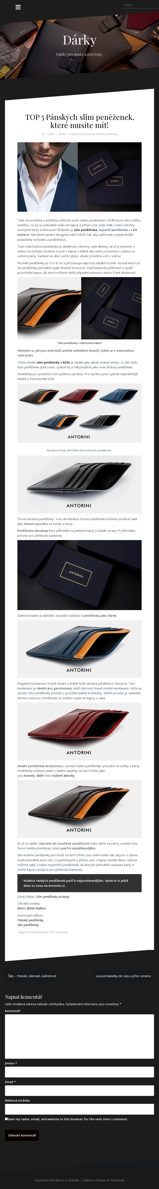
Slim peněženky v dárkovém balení (79, 343)
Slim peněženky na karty (52, 896)
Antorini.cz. (57, 885)
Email (10, 1082)
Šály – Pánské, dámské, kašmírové (32, 976)
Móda (62, 134)
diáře (40, 775)
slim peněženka (85, 230)
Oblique (100, 1180)
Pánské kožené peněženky (102, 134)
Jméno (11, 1063)
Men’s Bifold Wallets (31, 908)
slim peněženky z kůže (53, 362)
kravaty (29, 775)
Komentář (12, 1011)
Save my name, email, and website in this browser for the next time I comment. (68, 1119)
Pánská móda (78, 134)
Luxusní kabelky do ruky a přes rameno (123, 976)
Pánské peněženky (30, 920)
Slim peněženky (28, 925)
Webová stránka (17, 1100)
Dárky (80, 39)
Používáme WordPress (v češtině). (57, 1180)
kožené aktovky (64, 775)
